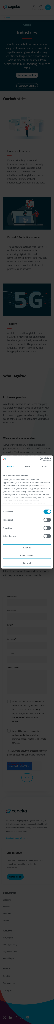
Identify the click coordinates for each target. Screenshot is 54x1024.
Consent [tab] (10, 466)
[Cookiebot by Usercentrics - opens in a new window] (39, 459)
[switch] (47, 520)
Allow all (27, 548)
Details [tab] (27, 466)
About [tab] (44, 466)
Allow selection (27, 555)
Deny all (27, 563)
